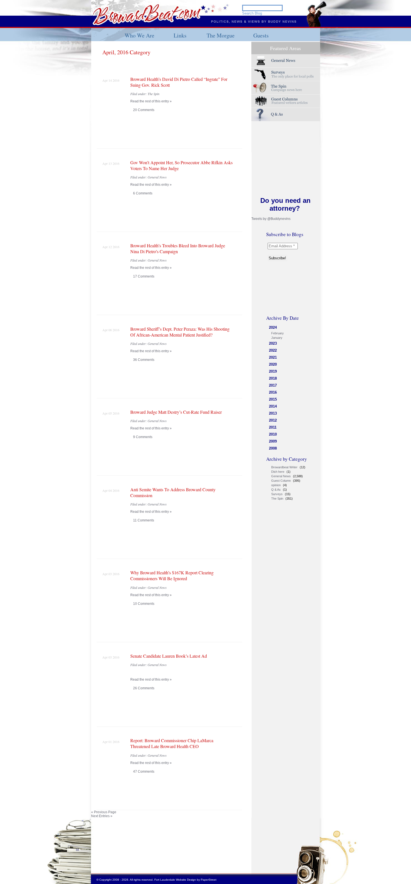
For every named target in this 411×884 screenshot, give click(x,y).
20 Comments (143, 110)
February (277, 333)
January (276, 337)
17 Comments (143, 276)
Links (180, 35)
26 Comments (143, 688)
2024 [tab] (273, 327)
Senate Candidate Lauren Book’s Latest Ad (168, 656)
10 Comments (143, 604)
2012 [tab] (273, 420)
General (285, 60)
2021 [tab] (273, 357)
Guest (285, 101)
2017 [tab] (273, 385)
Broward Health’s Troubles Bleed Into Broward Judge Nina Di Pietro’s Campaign (177, 248)
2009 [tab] (273, 441)
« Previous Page (103, 812)
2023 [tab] (273, 343)
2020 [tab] (273, 364)
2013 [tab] (273, 413)
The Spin (277, 498)
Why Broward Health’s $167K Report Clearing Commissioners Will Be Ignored (172, 575)
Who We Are (139, 35)
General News (281, 476)
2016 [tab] (273, 392)
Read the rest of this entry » (151, 101)
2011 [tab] (273, 427)
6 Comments (142, 193)
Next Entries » (101, 816)
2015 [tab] (273, 399)
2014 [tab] (273, 406)
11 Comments (143, 520)
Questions (285, 114)
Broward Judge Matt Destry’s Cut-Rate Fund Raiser (176, 412)
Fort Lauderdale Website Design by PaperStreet (185, 879)
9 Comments (142, 437)
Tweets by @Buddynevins (270, 219)
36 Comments (143, 360)
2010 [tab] (273, 434)
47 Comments (143, 772)
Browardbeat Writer (284, 467)
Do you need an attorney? (285, 204)
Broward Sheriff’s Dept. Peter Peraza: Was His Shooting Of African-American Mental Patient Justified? (180, 332)
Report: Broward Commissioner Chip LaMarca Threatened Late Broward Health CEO (171, 743)
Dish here (277, 471)
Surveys (285, 74)
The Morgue (221, 35)
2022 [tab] (273, 350)
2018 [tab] (273, 378)
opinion (276, 485)
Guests (261, 35)
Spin (285, 87)
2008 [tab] (273, 448)
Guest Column (281, 480)
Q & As (276, 489)
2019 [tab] (273, 371)
